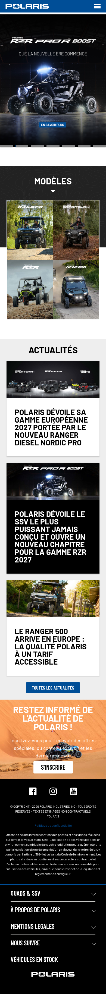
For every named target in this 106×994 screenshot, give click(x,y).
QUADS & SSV (25, 893)
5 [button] (68, 146)
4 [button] (52, 146)
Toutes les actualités (53, 688)
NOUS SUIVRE (25, 943)
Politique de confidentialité (53, 825)
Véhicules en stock (34, 959)
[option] (53, 80)
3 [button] (37, 146)
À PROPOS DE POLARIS (35, 910)
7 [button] (99, 146)
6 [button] (84, 146)
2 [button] (21, 146)
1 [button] (6, 146)
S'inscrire (53, 767)
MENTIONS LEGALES (32, 926)
